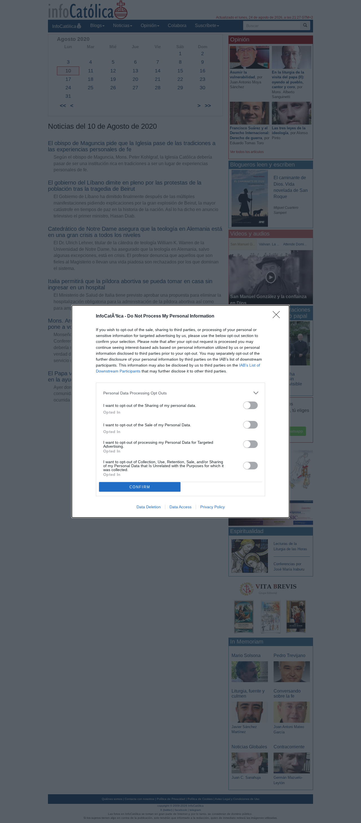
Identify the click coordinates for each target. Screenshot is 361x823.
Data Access (180, 507)
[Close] (278, 316)
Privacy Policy (212, 507)
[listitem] (180, 393)
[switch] (250, 405)
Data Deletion (149, 507)
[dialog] (180, 411)
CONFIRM (139, 487)
